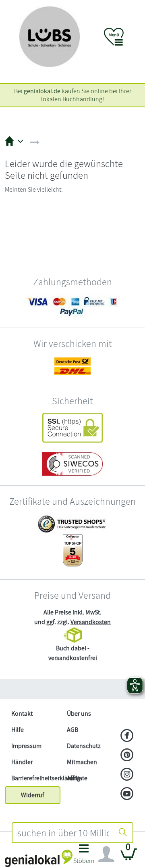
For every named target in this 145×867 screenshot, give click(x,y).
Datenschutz (84, 746)
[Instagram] (127, 775)
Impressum (26, 746)
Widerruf (32, 795)
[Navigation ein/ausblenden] (106, 854)
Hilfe (17, 729)
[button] (83, 856)
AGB (72, 729)
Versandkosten (90, 622)
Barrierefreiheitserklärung (35, 778)
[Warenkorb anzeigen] (128, 857)
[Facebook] (127, 736)
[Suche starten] (123, 832)
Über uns (79, 713)
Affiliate (77, 778)
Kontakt (22, 713)
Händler (22, 762)
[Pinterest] (127, 755)
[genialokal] (38, 858)
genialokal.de (42, 91)
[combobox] (63, 832)
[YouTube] (127, 794)
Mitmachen (82, 762)
